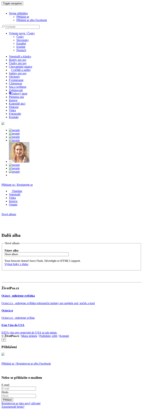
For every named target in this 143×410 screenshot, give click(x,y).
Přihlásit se (22, 16)
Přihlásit (7, 399)
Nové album (8, 214)
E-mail (5, 384)
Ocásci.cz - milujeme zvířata (18, 317)
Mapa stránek (29, 335)
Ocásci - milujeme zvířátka (18, 295)
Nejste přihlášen (18, 13)
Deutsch (21, 50)
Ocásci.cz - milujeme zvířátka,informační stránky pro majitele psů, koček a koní (48, 303)
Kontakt (64, 335)
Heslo (4, 392)
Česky (20, 36)
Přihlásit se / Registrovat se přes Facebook (26, 363)
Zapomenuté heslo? (12, 406)
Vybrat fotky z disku (16, 264)
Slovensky (22, 40)
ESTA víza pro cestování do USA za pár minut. (29, 332)
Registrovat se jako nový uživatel (20, 403)
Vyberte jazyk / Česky (22, 33)
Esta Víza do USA (12, 325)
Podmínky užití (48, 335)
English (20, 46)
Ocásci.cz (7, 310)
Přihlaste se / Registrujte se (17, 184)
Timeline (16, 191)
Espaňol (21, 43)
